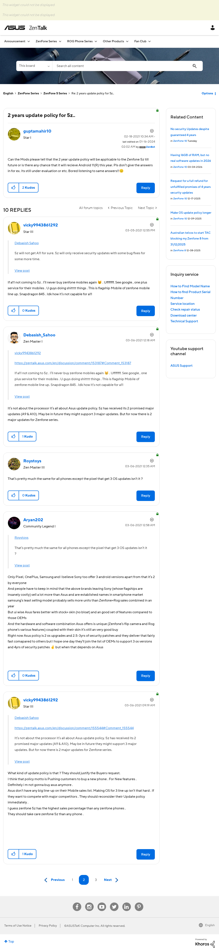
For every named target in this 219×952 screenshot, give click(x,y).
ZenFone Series (28, 93)
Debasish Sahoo (27, 243)
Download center (183, 315)
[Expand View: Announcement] (29, 41)
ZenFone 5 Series (55, 93)
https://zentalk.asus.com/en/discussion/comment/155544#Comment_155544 (74, 728)
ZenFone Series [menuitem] (46, 41)
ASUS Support (181, 366)
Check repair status (185, 309)
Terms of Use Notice (17, 926)
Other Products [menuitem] (113, 41)
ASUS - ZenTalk (25, 28)
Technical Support (184, 321)
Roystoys (21, 538)
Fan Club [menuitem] (140, 41)
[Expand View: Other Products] (127, 41)
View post (22, 271)
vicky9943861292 (28, 353)
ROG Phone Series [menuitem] (80, 41)
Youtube (101, 902)
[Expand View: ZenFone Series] (60, 41)
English (8, 93)
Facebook (77, 902)
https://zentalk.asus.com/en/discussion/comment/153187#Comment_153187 (73, 363)
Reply (145, 188)
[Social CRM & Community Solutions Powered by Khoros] (205, 943)
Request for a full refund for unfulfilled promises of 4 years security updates (190, 187)
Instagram (89, 902)
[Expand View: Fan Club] (149, 41)
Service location (182, 304)
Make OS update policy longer (190, 213)
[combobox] (127, 66)
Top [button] (11, 941)
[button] (13, 187)
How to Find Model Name (190, 286)
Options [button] (207, 93)
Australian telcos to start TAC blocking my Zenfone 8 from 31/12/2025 (190, 239)
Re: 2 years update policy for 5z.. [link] (92, 93)
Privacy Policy (48, 926)
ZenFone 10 (180, 141)
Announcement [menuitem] (14, 41)
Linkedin (126, 902)
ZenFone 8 (179, 250)
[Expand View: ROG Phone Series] (96, 41)
